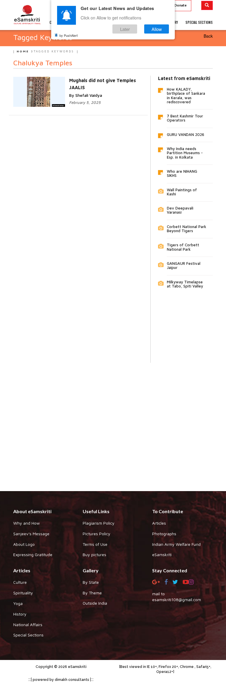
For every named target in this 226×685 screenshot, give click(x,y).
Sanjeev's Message (31, 533)
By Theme (92, 592)
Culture (20, 582)
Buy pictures (94, 554)
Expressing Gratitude (32, 554)
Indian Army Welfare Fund (176, 544)
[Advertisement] (113, 422)
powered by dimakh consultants (61, 680)
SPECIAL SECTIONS (199, 22)
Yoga (18, 603)
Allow (157, 29)
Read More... (105, 79)
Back (208, 36)
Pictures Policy (96, 533)
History (19, 613)
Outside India (95, 603)
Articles (159, 523)
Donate (180, 5)
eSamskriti (162, 554)
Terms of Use (95, 544)
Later (125, 29)
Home (23, 51)
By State (91, 582)
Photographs (164, 533)
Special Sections (28, 634)
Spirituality (23, 592)
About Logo (24, 544)
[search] (207, 5)
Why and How (26, 523)
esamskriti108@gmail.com (176, 599)
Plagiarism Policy (98, 523)
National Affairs (27, 624)
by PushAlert (68, 35)
